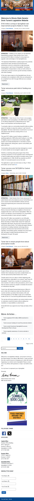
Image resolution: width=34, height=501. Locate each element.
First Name (5, 476)
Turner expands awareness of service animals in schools (15, 332)
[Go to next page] (31, 338)
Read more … (5, 84)
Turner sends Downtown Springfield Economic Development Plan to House (14, 327)
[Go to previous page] (4, 338)
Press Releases (9, 28)
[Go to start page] (2, 338)
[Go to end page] (2, 341)
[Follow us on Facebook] (4, 432)
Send (3, 492)
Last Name (5, 481)
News (7, 173)
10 (29, 339)
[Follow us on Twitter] (9, 432)
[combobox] (9, 348)
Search (20, 348)
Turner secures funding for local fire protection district (17, 323)
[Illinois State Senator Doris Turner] (17, 5)
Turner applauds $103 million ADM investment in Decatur (15, 318)
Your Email (5, 486)
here (16, 164)
